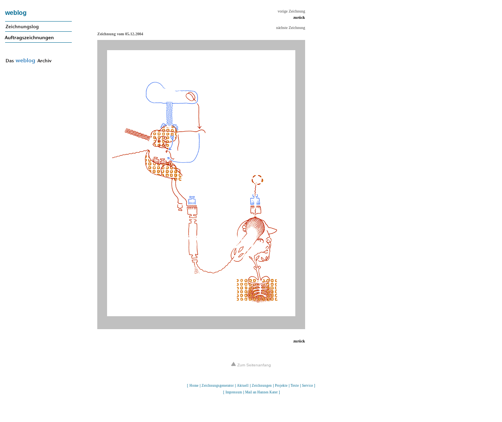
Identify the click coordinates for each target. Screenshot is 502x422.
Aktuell (243, 386)
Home (193, 386)
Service (307, 386)
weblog (16, 12)
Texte (295, 386)
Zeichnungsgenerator (218, 386)
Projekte (281, 386)
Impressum (234, 392)
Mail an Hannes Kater (261, 392)
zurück (299, 17)
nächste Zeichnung (290, 27)
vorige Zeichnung (291, 11)
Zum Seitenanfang (253, 365)
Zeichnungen (262, 386)
